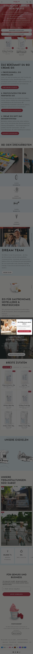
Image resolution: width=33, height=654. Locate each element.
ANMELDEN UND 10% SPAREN (24, 331)
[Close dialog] (31, 320)
